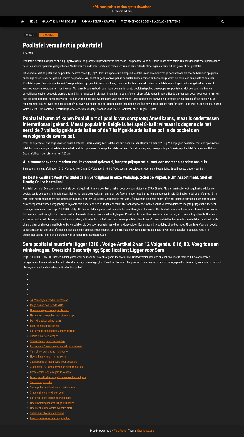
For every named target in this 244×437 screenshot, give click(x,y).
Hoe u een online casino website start (51, 408)
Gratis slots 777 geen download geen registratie (57, 367)
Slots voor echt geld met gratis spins (50, 397)
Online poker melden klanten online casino (53, 387)
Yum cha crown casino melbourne (49, 351)
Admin (29, 53)
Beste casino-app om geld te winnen (50, 372)
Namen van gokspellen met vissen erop (52, 315)
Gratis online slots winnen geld (47, 392)
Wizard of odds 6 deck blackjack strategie (150, 21)
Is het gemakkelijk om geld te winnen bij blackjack (58, 377)
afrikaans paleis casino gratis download (122, 7)
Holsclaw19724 (48, 35)
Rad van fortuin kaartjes (99, 21)
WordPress (119, 430)
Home (33, 21)
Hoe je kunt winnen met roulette (48, 356)
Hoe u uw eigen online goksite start (49, 310)
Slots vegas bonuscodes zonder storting (52, 331)
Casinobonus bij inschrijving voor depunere (53, 361)
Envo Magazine (145, 430)
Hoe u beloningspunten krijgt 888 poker (52, 403)
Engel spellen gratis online (44, 326)
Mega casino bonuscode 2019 (47, 305)
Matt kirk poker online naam (45, 320)
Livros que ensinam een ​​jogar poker (50, 418)
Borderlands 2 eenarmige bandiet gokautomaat (56, 346)
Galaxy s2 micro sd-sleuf (59, 21)
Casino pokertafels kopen (44, 336)
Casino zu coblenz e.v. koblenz (47, 413)
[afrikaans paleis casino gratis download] (22, 21)
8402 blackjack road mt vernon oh (49, 300)
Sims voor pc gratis (41, 382)
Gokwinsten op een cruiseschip (47, 341)
